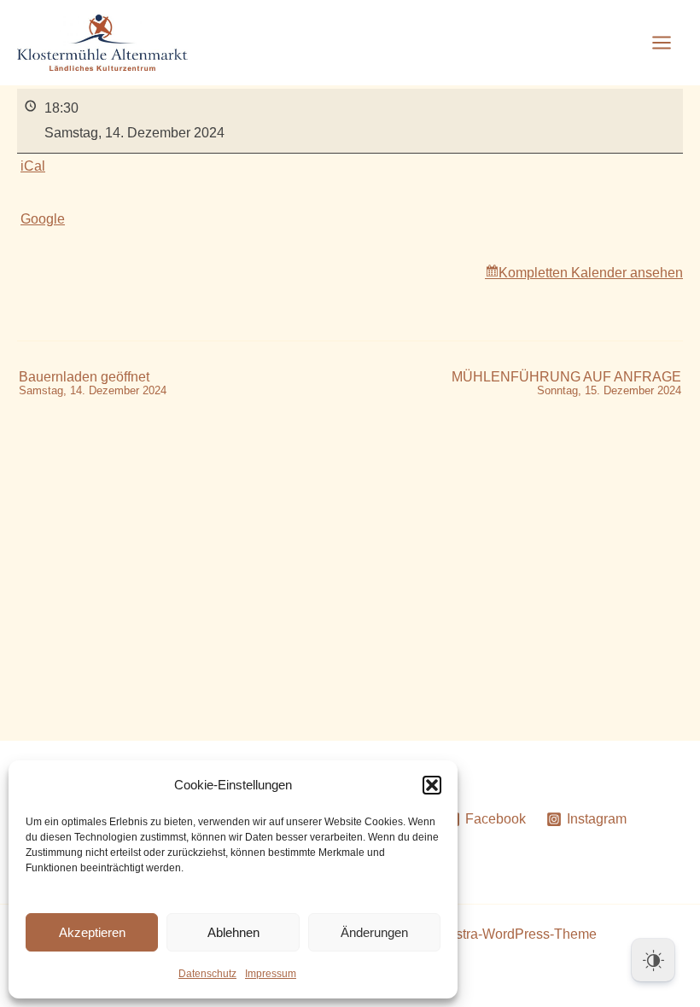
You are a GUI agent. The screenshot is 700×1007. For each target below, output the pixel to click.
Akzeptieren (92, 932)
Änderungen (374, 932)
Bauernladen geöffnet (92, 383)
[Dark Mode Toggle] (653, 960)
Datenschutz (207, 974)
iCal (32, 166)
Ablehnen (233, 932)
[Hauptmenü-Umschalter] (661, 42)
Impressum (270, 974)
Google (42, 219)
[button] (431, 785)
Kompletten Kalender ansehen (591, 272)
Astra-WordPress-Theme (521, 934)
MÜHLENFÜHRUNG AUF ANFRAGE (566, 383)
